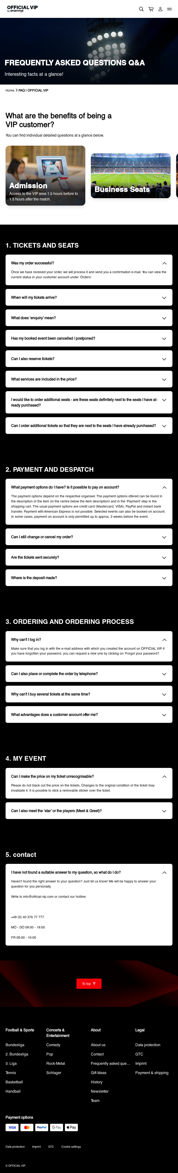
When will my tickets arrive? (34, 297)
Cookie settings (71, 1146)
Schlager (53, 1072)
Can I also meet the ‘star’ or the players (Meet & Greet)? (56, 810)
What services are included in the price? (44, 379)
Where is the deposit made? (34, 577)
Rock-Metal (55, 1063)
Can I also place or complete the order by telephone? (54, 673)
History (96, 1082)
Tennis (11, 1072)
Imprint (140, 1063)
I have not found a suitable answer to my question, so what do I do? (66, 872)
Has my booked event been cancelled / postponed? (53, 338)
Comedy (53, 1044)
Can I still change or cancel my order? (42, 536)
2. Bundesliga (17, 1054)
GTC (139, 1054)
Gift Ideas (98, 1072)
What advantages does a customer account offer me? (54, 714)
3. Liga (11, 1063)
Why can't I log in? (26, 639)
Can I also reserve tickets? (32, 358)
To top (89, 984)
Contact (97, 1054)
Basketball (14, 1082)
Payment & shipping (151, 1072)
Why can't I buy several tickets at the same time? (50, 694)
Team (95, 1100)
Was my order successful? (32, 263)
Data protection (147, 1044)
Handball (13, 1091)
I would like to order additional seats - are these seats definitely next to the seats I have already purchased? (84, 402)
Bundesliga (15, 1044)
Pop (49, 1054)
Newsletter (99, 1091)
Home (10, 90)
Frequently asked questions (111, 1063)
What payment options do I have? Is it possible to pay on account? (65, 487)
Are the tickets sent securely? (35, 557)
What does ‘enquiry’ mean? (33, 317)
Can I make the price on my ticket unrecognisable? (52, 776)
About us (98, 1044)
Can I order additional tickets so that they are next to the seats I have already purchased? (83, 425)
